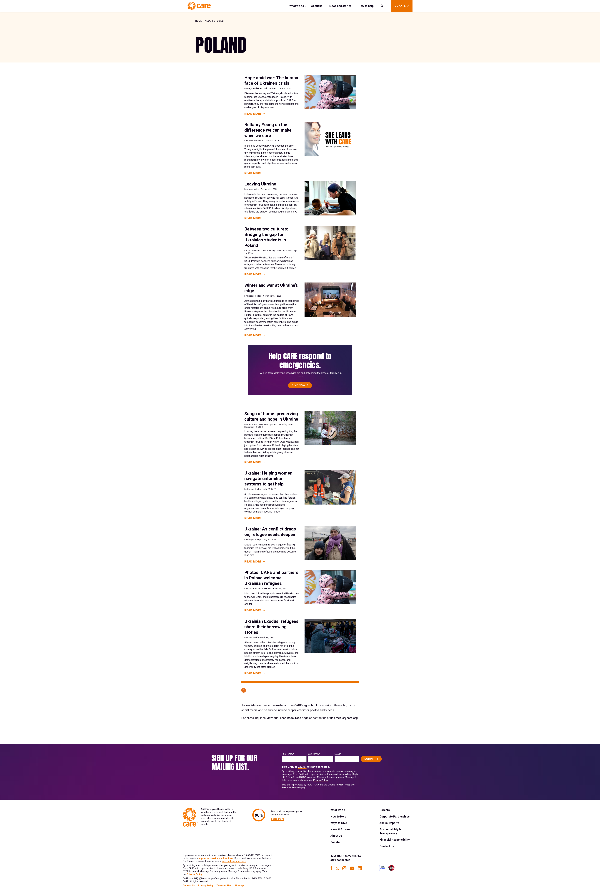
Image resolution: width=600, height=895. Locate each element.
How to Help (338, 816)
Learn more (277, 819)
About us (316, 6)
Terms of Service (291, 787)
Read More (253, 113)
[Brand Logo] (200, 6)
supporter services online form (216, 858)
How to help (366, 6)
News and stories (340, 6)
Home (198, 21)
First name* (288, 754)
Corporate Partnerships (395, 816)
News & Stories (214, 21)
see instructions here (234, 861)
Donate (335, 842)
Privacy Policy (320, 780)
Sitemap (239, 885)
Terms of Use (223, 885)
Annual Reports (389, 823)
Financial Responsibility (395, 839)
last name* (314, 754)
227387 (302, 766)
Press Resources (289, 718)
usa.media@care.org (344, 718)
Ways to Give (338, 823)
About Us (336, 835)
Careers (385, 810)
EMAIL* (338, 754)
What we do (296, 6)
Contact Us (387, 846)
